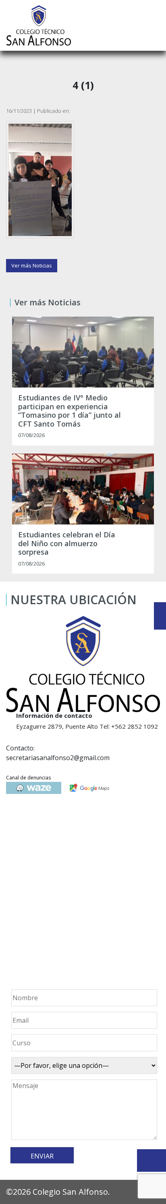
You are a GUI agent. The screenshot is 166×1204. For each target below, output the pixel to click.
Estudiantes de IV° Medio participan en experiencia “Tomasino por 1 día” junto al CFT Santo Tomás (69, 411)
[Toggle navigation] (154, 25)
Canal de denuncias (28, 777)
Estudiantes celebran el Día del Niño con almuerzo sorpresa (66, 544)
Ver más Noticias (31, 265)
